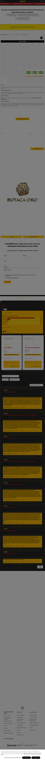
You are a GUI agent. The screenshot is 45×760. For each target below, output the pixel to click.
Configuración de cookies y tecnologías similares (12, 757)
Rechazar (26, 757)
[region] (22, 754)
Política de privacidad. (27, 753)
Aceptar (35, 757)
